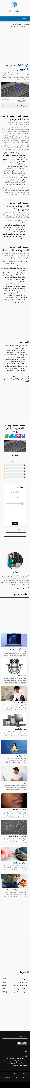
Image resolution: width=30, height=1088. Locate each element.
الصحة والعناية (19, 979)
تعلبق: (22, 501)
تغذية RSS (7, 1077)
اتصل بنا (23, 1077)
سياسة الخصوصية (14, 1073)
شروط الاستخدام (25, 1073)
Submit (15, 523)
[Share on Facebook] (23, 436)
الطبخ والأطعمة (19, 985)
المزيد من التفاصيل (23, 588)
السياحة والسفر (19, 992)
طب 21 (26, 24)
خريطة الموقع (15, 1077)
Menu (25, 19)
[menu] (3, 18)
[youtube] (19, 1043)
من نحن (5, 1073)
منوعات (21, 982)
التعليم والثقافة (19, 989)
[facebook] (24, 1043)
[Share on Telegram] (11, 436)
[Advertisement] (15, 46)
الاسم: (22, 494)
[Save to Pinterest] (19, 436)
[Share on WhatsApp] (6, 436)
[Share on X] (15, 436)
